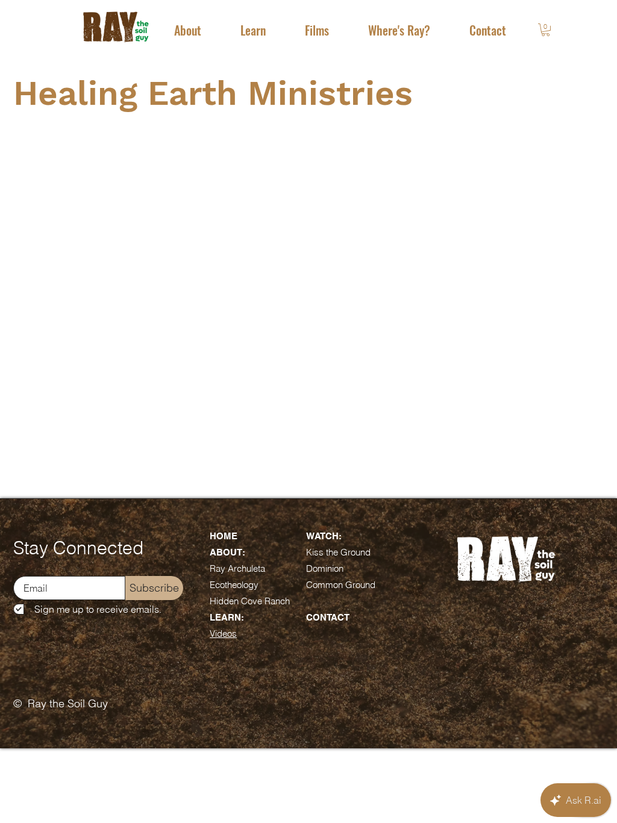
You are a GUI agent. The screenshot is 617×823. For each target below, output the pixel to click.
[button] (187, 30)
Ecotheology (234, 584)
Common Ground (340, 584)
